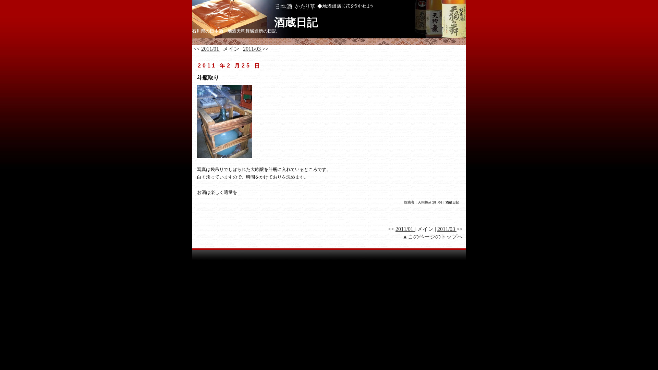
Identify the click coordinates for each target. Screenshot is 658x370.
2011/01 (210, 49)
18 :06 (437, 202)
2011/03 (252, 49)
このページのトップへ (435, 236)
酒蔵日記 (303, 22)
